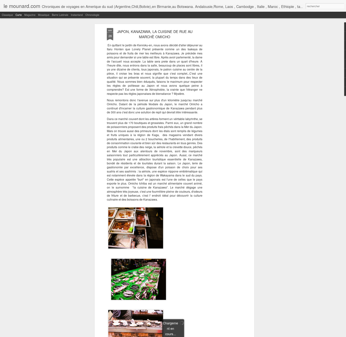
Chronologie (92, 15)
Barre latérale (60, 15)
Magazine (30, 15)
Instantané (77, 15)
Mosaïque (43, 15)
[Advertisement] (222, 85)
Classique (7, 15)
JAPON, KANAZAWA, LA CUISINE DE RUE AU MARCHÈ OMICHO (154, 34)
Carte (18, 15)
